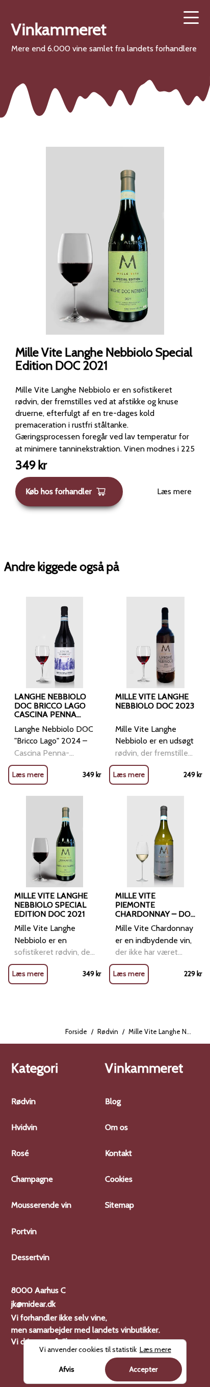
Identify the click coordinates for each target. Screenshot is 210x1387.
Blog (113, 1101)
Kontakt (118, 1153)
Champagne (32, 1179)
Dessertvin (30, 1257)
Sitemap (119, 1205)
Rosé (20, 1153)
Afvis (66, 1369)
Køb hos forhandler (58, 491)
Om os (116, 1127)
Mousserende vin (41, 1205)
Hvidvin (24, 1127)
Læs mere (174, 491)
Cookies (119, 1179)
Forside (76, 1031)
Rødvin (107, 1031)
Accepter (143, 1369)
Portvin (24, 1231)
